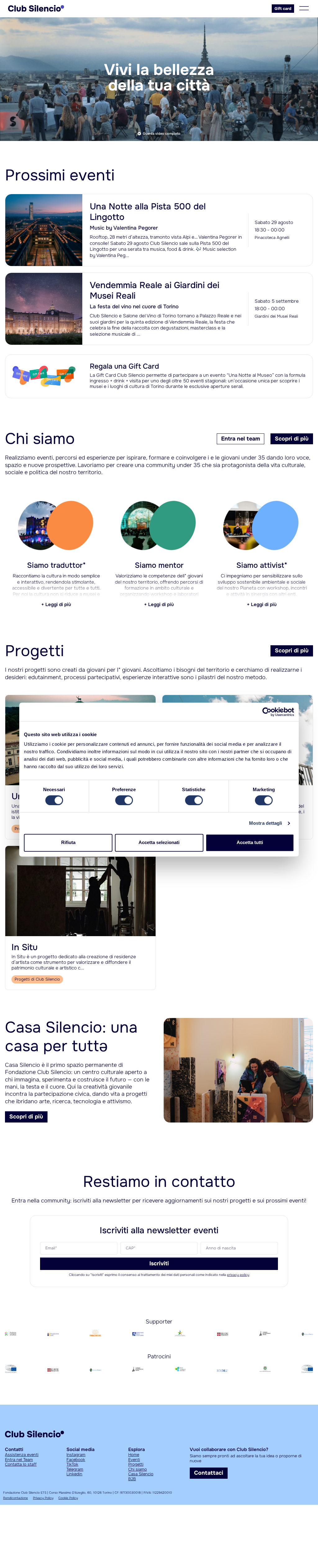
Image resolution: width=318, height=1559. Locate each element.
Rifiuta (68, 842)
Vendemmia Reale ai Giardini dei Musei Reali (154, 290)
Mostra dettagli (265, 823)
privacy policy (238, 1274)
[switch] (124, 800)
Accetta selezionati (159, 842)
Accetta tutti (250, 842)
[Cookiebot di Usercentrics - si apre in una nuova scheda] (267, 711)
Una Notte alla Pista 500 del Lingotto (148, 212)
